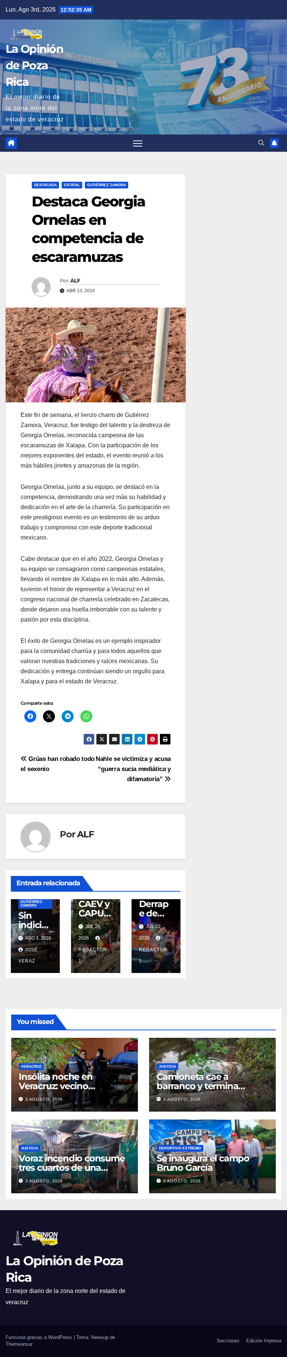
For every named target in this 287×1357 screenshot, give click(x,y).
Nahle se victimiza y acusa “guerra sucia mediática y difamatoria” (133, 769)
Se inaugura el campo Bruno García (203, 1163)
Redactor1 (92, 955)
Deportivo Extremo (180, 1148)
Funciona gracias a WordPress (40, 1337)
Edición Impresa (263, 1341)
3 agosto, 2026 (44, 1099)
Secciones (228, 1341)
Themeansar (19, 1344)
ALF (75, 280)
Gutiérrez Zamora (106, 185)
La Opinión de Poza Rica (34, 65)
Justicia (167, 1066)
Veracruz (31, 1066)
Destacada (45, 185)
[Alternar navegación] (138, 143)
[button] (261, 143)
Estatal (72, 185)
